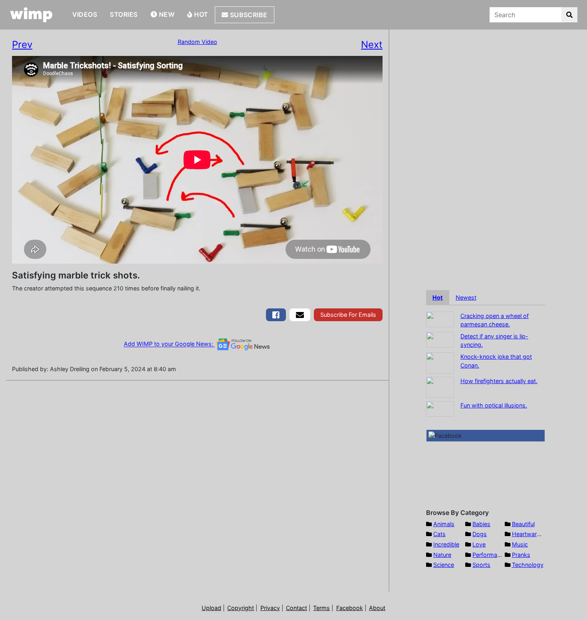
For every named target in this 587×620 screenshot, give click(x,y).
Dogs (479, 534)
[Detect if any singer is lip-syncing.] (440, 339)
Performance (489, 554)
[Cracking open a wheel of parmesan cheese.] (440, 318)
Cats (439, 534)
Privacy (270, 607)
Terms (321, 607)
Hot (200, 14)
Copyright (240, 607)
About (377, 607)
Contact (296, 607)
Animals (443, 524)
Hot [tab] (437, 297)
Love (479, 544)
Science (443, 564)
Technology (527, 564)
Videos (84, 14)
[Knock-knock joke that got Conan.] (440, 362)
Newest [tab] (466, 297)
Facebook (349, 607)
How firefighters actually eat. (498, 381)
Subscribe (248, 15)
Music (520, 544)
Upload (211, 607)
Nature (442, 554)
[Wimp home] (31, 15)
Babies (481, 524)
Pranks (521, 554)
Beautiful (523, 524)
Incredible (446, 544)
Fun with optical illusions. (493, 405)
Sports (481, 564)
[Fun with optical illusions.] (440, 408)
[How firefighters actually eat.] (440, 386)
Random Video (197, 41)
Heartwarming (531, 534)
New (166, 14)
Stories (123, 14)
